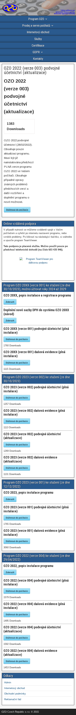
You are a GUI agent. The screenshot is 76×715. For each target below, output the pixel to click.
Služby (38, 39)
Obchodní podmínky (15, 693)
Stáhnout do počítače (17, 209)
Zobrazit (10, 301)
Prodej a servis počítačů (36, 25)
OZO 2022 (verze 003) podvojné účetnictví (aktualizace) (32, 70)
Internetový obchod (38, 32)
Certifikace (38, 45)
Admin (7, 682)
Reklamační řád (12, 699)
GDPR (36, 52)
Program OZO (36, 19)
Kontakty (38, 58)
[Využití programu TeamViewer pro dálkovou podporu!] (38, 262)
